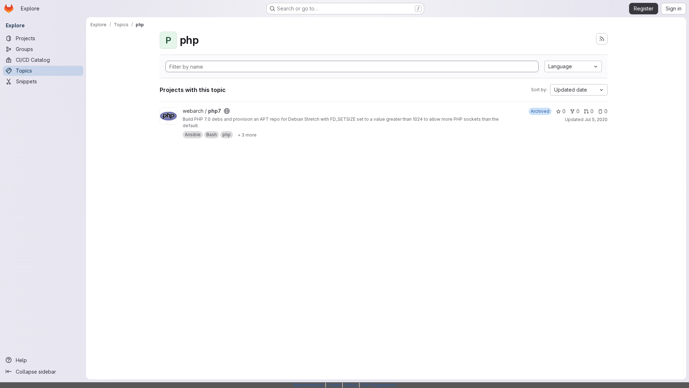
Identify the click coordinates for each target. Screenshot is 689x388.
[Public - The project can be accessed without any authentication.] (227, 111)
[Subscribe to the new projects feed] (602, 39)
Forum (334, 385)
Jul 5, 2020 (596, 119)
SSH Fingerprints (378, 385)
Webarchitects (308, 385)
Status (350, 385)
